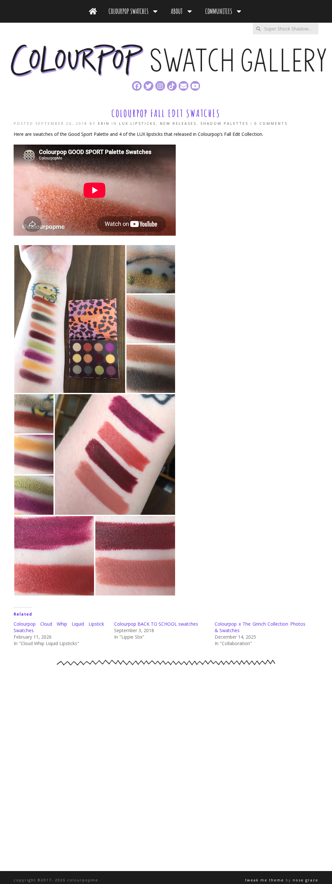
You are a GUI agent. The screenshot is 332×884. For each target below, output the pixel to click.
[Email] (183, 86)
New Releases (178, 123)
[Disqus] (166, 770)
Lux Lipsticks (137, 123)
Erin (104, 123)
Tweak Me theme (264, 880)
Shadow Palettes (224, 123)
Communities (220, 11)
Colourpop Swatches (130, 11)
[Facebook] (137, 86)
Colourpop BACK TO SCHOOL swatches (156, 624)
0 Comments (271, 123)
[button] (70, 319)
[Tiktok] (172, 86)
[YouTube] (195, 86)
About (178, 11)
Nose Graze (305, 880)
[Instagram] (160, 86)
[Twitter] (148, 86)
